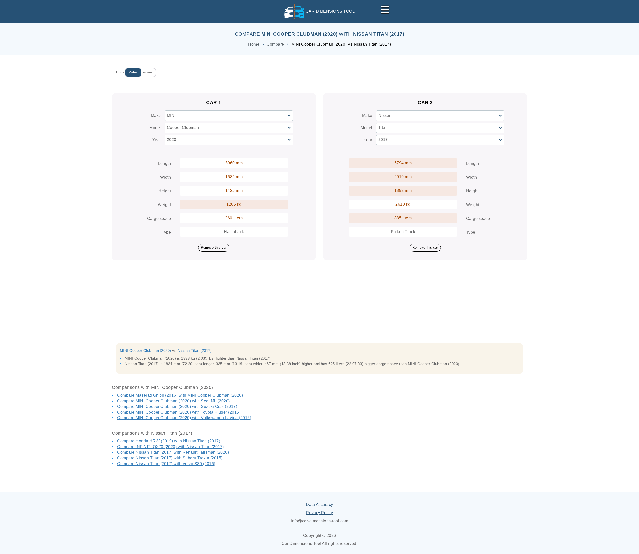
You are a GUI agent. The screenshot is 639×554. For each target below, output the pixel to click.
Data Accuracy (319, 504)
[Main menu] (383, 8)
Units (120, 72)
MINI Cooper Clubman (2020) (145, 350)
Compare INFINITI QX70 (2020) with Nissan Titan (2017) (170, 447)
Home (253, 44)
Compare (275, 44)
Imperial (147, 72)
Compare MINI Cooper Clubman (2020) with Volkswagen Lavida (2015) (184, 418)
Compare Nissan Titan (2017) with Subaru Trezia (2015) (170, 458)
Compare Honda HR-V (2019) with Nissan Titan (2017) (168, 441)
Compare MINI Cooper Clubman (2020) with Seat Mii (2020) (173, 401)
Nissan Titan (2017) (195, 350)
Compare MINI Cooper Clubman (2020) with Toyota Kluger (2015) (178, 412)
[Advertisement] (319, 293)
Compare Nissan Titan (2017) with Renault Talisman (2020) (173, 452)
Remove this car (214, 247)
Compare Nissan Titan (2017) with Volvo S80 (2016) (166, 464)
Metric (133, 72)
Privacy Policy (319, 513)
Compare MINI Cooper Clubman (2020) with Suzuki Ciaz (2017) (177, 406)
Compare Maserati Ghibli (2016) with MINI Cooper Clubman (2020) (180, 395)
